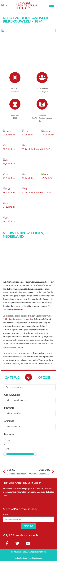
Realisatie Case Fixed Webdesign (28, 558)
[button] (52, 5)
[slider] (5, 454)
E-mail (5, 514)
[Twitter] (17, 543)
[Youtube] (28, 543)
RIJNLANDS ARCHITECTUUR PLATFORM (26, 5)
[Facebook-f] (7, 543)
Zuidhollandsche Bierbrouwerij (17, 319)
